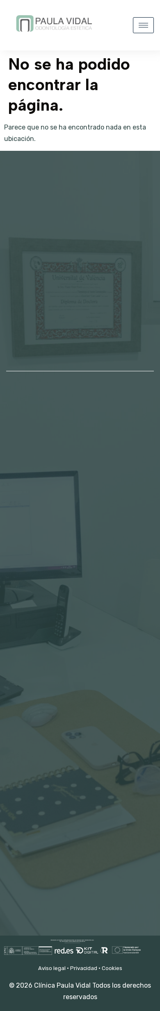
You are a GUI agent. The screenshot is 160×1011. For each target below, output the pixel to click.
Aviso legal (52, 968)
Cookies (112, 968)
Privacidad (83, 968)
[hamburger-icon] (143, 25)
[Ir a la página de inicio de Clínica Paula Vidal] (53, 36)
